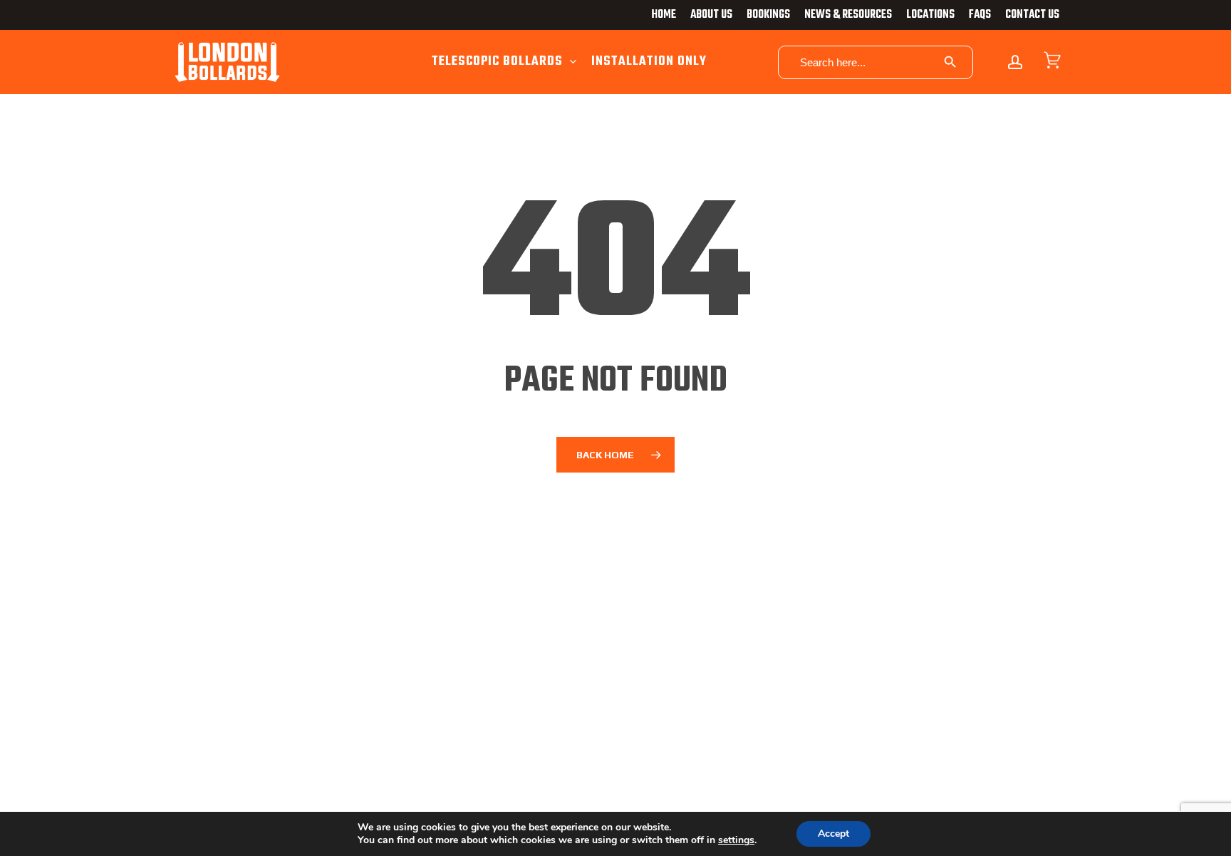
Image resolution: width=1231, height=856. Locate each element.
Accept (833, 833)
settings (736, 840)
